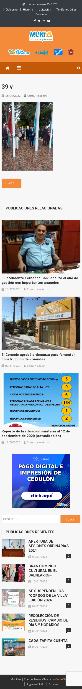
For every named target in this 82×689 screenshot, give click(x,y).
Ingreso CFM (35, 684)
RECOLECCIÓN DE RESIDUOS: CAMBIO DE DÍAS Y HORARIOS (48, 620)
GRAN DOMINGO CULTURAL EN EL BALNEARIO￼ (42, 570)
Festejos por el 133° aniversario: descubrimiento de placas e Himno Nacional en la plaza (14, 183)
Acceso (53, 684)
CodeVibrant (63, 679)
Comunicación (37, 96)
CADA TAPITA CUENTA (48, 640)
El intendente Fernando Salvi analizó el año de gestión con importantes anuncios (40, 280)
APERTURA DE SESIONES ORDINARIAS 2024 (48, 546)
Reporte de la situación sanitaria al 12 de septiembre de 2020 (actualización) (36, 433)
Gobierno (12, 9)
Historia (28, 9)
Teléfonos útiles (66, 9)
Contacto (41, 14)
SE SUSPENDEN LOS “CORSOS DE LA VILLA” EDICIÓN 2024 (48, 595)
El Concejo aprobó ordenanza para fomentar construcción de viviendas (38, 357)
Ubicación (44, 9)
